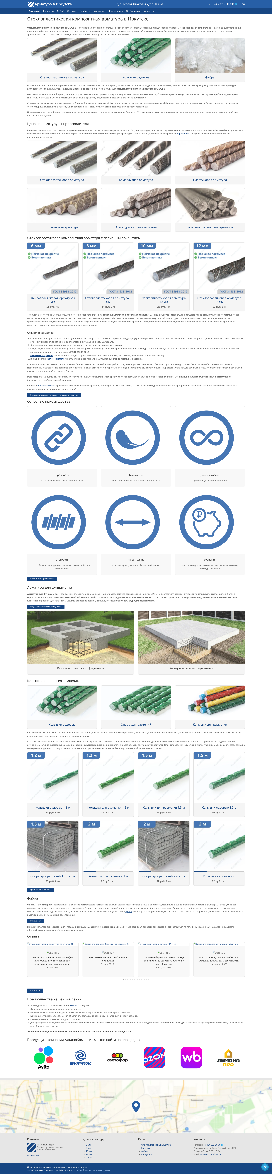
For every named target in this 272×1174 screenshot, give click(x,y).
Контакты (148, 11)
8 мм (88, 1148)
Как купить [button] (99, 11)
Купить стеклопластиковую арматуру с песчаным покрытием (54, 395)
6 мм (88, 1145)
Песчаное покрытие (41, 355)
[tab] (123, 979)
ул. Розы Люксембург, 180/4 (140, 4)
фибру (128, 911)
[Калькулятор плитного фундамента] (191, 637)
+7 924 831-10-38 (220, 4)
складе (73, 1005)
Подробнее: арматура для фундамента (45, 607)
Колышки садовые (136, 77)
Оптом (89, 1157)
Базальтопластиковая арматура (210, 227)
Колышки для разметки (210, 724)
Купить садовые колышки (40, 890)
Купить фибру (35, 921)
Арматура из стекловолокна (136, 227)
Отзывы (71, 11)
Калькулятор (115, 11)
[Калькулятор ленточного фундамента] (80, 637)
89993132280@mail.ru (210, 1154)
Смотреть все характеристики (42, 579)
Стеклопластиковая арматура (62, 77)
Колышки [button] (48, 11)
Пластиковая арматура (210, 180)
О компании (133, 11)
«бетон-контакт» (55, 359)
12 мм (89, 1154)
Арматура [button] (34, 11)
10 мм (89, 1151)
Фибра (60, 11)
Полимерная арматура (62, 227)
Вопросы (85, 11)
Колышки (145, 1148)
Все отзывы (35, 991)
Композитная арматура (136, 180)
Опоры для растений (136, 724)
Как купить (146, 1154)
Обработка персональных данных (94, 1170)
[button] (243, 4)
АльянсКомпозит (46, 385)
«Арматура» (182, 133)
